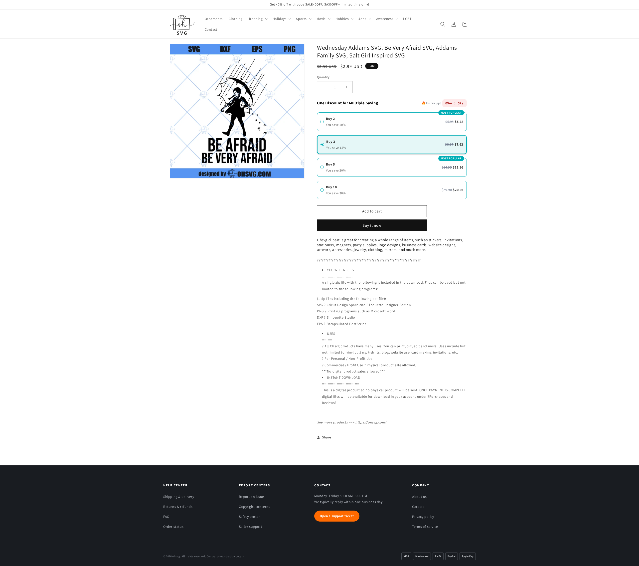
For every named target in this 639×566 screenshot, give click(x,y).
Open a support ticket (337, 516)
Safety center (249, 516)
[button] (258, 18)
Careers (418, 506)
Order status (173, 526)
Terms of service (425, 526)
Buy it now (371, 223)
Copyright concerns (254, 506)
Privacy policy (423, 516)
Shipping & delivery (178, 496)
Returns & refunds (177, 506)
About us (419, 496)
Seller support (250, 526)
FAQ (166, 516)
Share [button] (326, 437)
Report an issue (251, 496)
